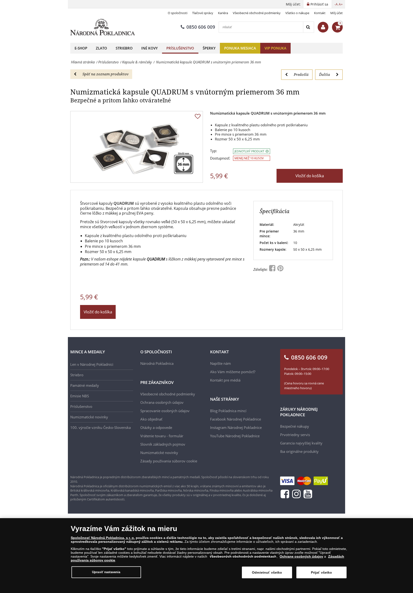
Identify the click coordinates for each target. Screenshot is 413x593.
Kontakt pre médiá (225, 380)
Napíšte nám (220, 363)
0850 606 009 (200, 27)
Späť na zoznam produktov (105, 74)
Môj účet (336, 13)
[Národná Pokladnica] (102, 27)
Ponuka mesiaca (240, 48)
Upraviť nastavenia (106, 572)
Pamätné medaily (84, 385)
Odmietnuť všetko (267, 572)
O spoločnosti (177, 13)
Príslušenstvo (180, 48)
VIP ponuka (275, 48)
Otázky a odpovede (156, 427)
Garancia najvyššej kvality (301, 443)
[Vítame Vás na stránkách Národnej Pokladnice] (323, 27)
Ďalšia (324, 74)
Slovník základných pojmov (162, 444)
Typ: (213, 151)
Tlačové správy (202, 13)
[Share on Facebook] (272, 269)
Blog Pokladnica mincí (228, 410)
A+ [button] (341, 4)
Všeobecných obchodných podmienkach (243, 556)
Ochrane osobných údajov (301, 556)
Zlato (101, 48)
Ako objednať (151, 419)
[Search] (308, 27)
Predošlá (301, 74)
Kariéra (223, 13)
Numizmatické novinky (89, 417)
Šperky (209, 48)
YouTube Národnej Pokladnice (235, 435)
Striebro (124, 48)
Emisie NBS (79, 395)
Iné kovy (149, 48)
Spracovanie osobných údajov (165, 410)
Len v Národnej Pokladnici (91, 364)
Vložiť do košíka (309, 175)
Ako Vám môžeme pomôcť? (232, 371)
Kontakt (320, 13)
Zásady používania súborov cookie (168, 461)
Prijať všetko (321, 572)
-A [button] (336, 4)
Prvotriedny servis (295, 434)
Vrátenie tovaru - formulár (161, 435)
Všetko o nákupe (297, 13)
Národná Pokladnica (157, 363)
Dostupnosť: (220, 158)
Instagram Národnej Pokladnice (236, 427)
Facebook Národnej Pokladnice (235, 419)
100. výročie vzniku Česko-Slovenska (100, 427)
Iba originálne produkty (299, 451)
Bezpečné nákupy (294, 426)
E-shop (81, 48)
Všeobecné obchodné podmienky (257, 13)
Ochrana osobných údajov (162, 402)
